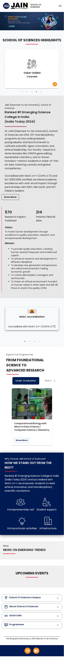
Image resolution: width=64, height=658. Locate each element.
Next (62, 69)
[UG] (27, 651)
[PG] (36, 651)
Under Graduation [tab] (25, 380)
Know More (10, 197)
